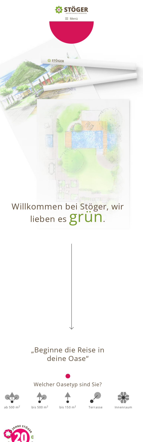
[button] (8, 434)
